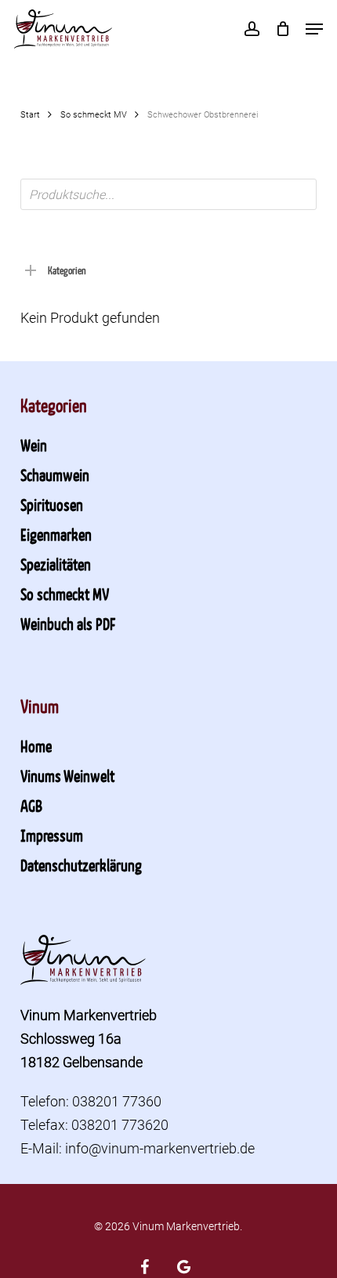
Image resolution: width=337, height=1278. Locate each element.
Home (36, 746)
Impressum (51, 835)
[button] (314, 29)
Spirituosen (51, 504)
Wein (33, 445)
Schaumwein (54, 475)
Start (30, 115)
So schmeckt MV (93, 115)
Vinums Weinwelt (67, 776)
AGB (31, 805)
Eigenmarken (56, 534)
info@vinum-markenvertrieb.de (160, 1148)
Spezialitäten (55, 564)
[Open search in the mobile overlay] (168, 194)
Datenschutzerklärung (81, 865)
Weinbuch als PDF (67, 624)
